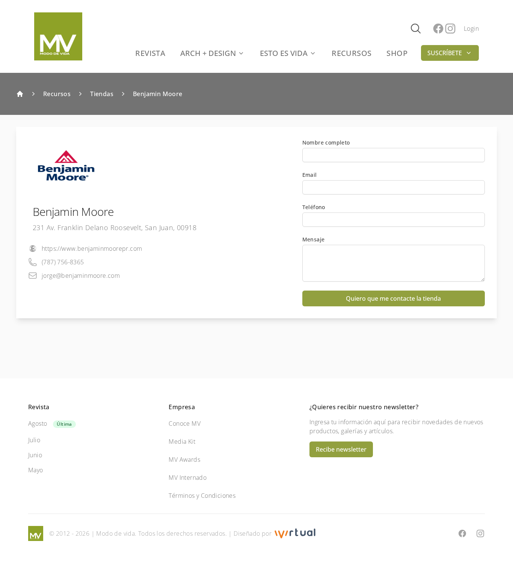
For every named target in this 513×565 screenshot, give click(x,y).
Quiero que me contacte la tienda (393, 298)
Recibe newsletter (341, 449)
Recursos (57, 94)
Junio (35, 455)
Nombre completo (326, 142)
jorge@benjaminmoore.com (81, 275)
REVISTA (150, 53)
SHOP (396, 53)
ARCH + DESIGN (208, 53)
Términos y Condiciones (202, 495)
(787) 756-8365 (63, 262)
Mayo (35, 470)
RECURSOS (351, 53)
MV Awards (184, 459)
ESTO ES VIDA (284, 53)
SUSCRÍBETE (444, 53)
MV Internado (188, 477)
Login (471, 28)
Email (309, 174)
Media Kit (182, 441)
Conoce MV (185, 423)
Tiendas (101, 94)
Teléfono (313, 207)
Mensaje (313, 239)
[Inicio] (20, 94)
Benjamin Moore (158, 94)
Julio (34, 440)
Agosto (37, 423)
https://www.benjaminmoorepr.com (92, 248)
